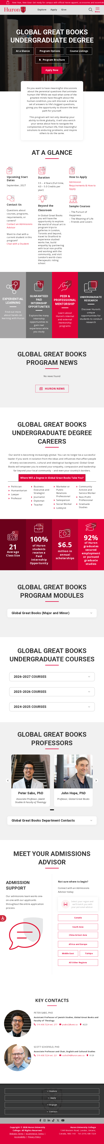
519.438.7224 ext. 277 (47, 1024)
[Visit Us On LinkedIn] (49, 1120)
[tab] (52, 478)
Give (63, 9)
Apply (54, 9)
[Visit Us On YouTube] (63, 1120)
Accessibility (19, 1137)
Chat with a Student (18, 243)
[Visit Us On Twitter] (58, 1120)
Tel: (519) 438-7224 (87, 1133)
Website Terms (16, 1133)
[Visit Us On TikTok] (53, 1120)
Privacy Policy (34, 1137)
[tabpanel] (52, 497)
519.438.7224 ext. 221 (47, 1055)
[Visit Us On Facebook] (40, 1120)
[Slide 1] (52, 809)
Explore (42, 9)
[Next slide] (96, 780)
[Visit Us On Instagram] (44, 1120)
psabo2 (69, 1024)
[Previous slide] (8, 780)
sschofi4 (73, 1055)
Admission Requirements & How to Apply (82, 185)
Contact (53, 1111)
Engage (53, 1104)
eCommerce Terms (35, 1133)
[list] (52, 781)
